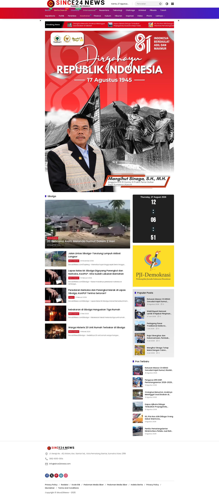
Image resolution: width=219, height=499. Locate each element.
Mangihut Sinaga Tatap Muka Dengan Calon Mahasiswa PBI (158, 349)
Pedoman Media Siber (94, 484)
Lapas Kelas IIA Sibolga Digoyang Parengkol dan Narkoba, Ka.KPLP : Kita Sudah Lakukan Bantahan (96, 272)
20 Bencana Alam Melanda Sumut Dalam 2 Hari (81, 241)
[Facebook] (47, 476)
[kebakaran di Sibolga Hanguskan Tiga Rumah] (55, 313)
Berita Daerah (52, 238)
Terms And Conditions (68, 488)
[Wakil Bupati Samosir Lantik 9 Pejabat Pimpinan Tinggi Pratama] (140, 314)
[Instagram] (66, 476)
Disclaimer (50, 488)
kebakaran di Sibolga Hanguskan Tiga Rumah (94, 309)
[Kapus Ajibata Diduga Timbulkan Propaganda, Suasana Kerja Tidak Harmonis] (79, 24)
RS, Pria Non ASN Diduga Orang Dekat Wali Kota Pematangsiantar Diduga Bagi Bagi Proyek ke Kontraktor (139, 25)
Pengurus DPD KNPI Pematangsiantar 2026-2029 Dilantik (158, 381)
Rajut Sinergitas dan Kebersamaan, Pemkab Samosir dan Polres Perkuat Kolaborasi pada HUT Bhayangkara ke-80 (158, 336)
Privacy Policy (51, 484)
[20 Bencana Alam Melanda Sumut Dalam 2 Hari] (87, 224)
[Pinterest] (56, 476)
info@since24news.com (60, 463)
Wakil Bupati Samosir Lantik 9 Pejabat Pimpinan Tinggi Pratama (158, 312)
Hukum (71, 297)
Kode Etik (76, 484)
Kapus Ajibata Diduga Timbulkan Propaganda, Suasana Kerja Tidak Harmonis (96, 25)
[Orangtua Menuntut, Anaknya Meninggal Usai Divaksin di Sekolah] (138, 394)
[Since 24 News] (75, 3)
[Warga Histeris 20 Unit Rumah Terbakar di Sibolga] (55, 331)
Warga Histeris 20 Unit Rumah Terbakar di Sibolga (96, 327)
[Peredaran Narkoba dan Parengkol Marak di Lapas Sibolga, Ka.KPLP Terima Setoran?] (55, 295)
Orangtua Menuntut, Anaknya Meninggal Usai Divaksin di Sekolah (158, 393)
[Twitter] (52, 476)
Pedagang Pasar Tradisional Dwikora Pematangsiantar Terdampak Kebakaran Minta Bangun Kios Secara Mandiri (159, 324)
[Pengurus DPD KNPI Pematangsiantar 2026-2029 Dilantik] (138, 382)
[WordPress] (61, 476)
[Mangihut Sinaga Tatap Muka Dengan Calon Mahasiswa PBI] (140, 350)
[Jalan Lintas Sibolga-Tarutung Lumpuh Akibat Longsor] (55, 258)
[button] (160, 4)
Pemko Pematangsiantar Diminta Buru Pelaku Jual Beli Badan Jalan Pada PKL (158, 429)
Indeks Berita (137, 484)
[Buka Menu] (172, 3)
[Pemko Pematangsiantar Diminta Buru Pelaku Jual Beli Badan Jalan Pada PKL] (138, 431)
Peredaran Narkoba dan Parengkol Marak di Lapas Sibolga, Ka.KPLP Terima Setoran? (97, 291)
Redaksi (64, 484)
